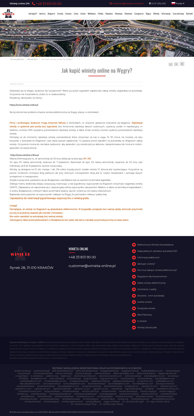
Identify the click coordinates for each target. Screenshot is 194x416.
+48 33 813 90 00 (48, 4)
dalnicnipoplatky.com (123, 373)
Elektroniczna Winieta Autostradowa (155, 244)
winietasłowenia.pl (71, 399)
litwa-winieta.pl (57, 378)
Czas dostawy (178, 13)
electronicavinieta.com (85, 376)
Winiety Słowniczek (147, 327)
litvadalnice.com (39, 378)
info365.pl (23, 378)
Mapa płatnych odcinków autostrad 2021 (157, 251)
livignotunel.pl (90, 378)
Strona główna (17, 59)
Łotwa (83, 13)
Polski (179, 3)
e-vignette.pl (21, 376)
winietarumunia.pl (124, 396)
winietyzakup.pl (93, 401)
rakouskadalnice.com (30, 383)
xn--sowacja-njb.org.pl (133, 401)
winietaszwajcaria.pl (49, 399)
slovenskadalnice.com (119, 383)
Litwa (76, 13)
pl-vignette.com (145, 381)
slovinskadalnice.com (143, 383)
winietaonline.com (85, 396)
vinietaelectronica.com (168, 388)
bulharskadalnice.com (152, 371)
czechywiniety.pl (102, 373)
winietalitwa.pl (27, 396)
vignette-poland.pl (62, 388)
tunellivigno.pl (131, 386)
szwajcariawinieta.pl (91, 386)
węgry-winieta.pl (112, 401)
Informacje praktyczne (148, 257)
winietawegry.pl (90, 399)
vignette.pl (116, 388)
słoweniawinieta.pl (113, 386)
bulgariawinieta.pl (130, 371)
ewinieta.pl (173, 376)
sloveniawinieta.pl (96, 383)
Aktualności (32, 59)
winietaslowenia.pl (28, 399)
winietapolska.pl (105, 396)
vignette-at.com (149, 386)
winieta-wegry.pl (148, 391)
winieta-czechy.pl (90, 391)
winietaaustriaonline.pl (60, 394)
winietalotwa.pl (44, 396)
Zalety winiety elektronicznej (151, 283)
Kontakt (189, 13)
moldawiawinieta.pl (79, 381)
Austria (42, 13)
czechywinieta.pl (83, 373)
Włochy (156, 13)
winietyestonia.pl (32, 401)
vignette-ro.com (82, 388)
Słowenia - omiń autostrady (150, 295)
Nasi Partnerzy (144, 314)
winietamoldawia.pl (64, 396)
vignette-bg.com (168, 386)
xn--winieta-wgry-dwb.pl (111, 404)
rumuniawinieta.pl (52, 383)
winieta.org (22, 394)
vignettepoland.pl (133, 388)
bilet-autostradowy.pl (62, 371)
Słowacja (118, 13)
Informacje (166, 13)
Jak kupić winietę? (146, 264)
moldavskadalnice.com (55, 381)
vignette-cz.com (23, 388)
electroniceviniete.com (110, 376)
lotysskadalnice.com (165, 378)
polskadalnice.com (165, 381)
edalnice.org (52, 376)
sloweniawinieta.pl (46, 386)
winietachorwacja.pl (128, 394)
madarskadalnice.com (30, 381)
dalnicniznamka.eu (146, 373)
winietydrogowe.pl (140, 399)
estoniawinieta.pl (133, 376)
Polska (100, 13)
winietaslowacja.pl (164, 396)
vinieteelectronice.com (30, 391)
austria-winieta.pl (22, 371)
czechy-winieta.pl (63, 373)
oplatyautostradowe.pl (123, 381)
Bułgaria (51, 13)
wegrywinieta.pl (52, 391)
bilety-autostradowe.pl (87, 371)
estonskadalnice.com (154, 376)
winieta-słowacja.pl (128, 391)
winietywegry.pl (51, 401)
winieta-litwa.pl (109, 391)
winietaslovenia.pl (144, 396)
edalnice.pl (66, 376)
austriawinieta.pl (42, 371)
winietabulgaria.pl (107, 394)
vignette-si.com (101, 388)
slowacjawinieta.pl (25, 386)
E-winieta (142, 321)
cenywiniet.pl (23, 373)
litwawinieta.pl (74, 378)
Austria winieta (144, 302)
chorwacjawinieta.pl (42, 373)
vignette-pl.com (42, 388)
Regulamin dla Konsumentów (152, 276)
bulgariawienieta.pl (109, 371)
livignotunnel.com (109, 378)
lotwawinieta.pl (145, 378)
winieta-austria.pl (70, 391)
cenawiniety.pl (173, 371)
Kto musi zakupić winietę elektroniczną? (157, 270)
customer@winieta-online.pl (127, 3)
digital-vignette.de (167, 373)
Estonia (68, 13)
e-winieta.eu (37, 376)
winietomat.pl (108, 399)
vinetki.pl (149, 388)
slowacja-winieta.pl (165, 383)
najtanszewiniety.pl (100, 381)
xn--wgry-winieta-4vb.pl (157, 401)
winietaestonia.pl (168, 394)
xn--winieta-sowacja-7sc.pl (84, 404)
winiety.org (122, 399)
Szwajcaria (138, 13)
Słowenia (128, 13)
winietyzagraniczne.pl (72, 401)
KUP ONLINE (158, 3)
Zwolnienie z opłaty (147, 289)
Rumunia (109, 13)
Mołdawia (92, 13)
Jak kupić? (32, 13)
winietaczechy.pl (149, 394)
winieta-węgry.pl (167, 391)
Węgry (148, 13)
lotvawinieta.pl (128, 378)
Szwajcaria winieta (146, 308)
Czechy (60, 13)
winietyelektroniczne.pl (163, 399)
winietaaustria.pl (38, 394)
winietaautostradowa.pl (85, 394)
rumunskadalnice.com (74, 383)
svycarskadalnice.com (68, 386)
